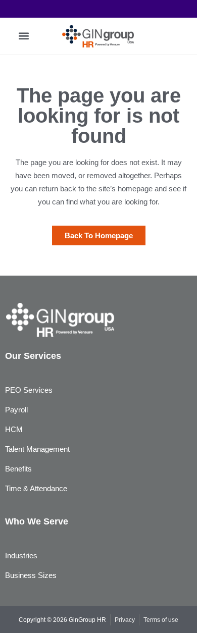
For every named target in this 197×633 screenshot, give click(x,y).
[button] (23, 36)
